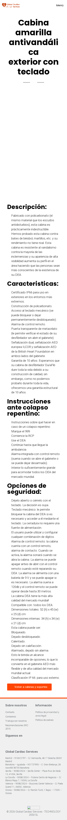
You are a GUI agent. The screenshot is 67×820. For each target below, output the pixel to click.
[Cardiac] (11, 5)
